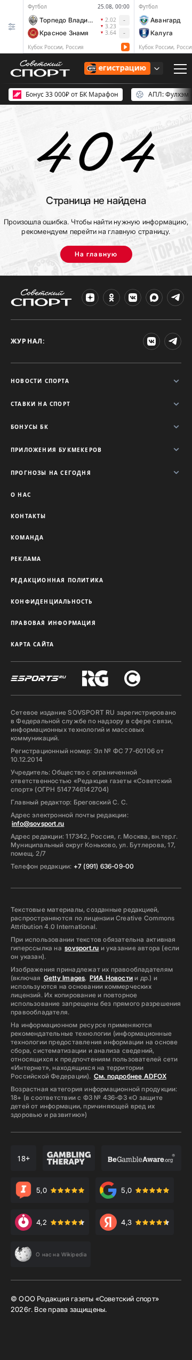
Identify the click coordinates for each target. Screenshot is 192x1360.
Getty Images (64, 978)
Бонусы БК (30, 427)
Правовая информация (53, 623)
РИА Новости (111, 978)
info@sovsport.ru (38, 823)
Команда (27, 537)
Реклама (26, 558)
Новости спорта (40, 381)
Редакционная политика (57, 580)
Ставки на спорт (40, 404)
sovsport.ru (82, 948)
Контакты (28, 516)
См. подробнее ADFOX (130, 1076)
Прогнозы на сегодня (51, 472)
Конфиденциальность (52, 601)
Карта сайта (32, 644)
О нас (21, 494)
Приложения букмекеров (56, 450)
